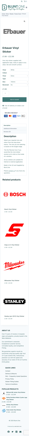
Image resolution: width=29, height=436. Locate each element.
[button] (24, 21)
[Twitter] (13, 432)
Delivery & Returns (11, 373)
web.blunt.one (17, 426)
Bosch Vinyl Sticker (10, 209)
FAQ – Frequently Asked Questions (16, 376)
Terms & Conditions (11, 384)
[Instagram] (16, 432)
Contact (7, 371)
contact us (11, 171)
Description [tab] (7, 125)
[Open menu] (26, 7)
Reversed (6, 85)
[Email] (20, 432)
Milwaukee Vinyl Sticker (11, 280)
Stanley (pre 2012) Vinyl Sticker (14, 316)
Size (4, 82)
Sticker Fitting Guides (12, 381)
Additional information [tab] (10, 128)
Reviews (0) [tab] (7, 131)
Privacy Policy (9, 379)
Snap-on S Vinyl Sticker (11, 245)
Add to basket (14, 99)
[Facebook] (9, 432)
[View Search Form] (21, 1)
